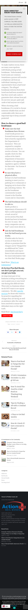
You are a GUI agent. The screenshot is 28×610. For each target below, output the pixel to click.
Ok (14, 607)
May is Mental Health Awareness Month (16, 459)
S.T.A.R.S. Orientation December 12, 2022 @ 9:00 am (18, 377)
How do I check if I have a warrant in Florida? (18, 425)
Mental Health (5, 478)
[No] (26, 604)
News (3, 480)
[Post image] (5, 363)
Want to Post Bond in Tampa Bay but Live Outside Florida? (18, 365)
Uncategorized (5, 482)
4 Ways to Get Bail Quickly (18, 415)
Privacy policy (14, 605)
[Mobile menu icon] (26, 3)
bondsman (18, 324)
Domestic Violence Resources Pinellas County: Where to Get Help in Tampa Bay (16, 444)
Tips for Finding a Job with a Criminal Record (18, 405)
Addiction (4, 473)
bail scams (13, 324)
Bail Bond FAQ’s (17, 312)
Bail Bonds (13, 321)
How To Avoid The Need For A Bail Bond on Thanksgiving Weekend (18, 392)
